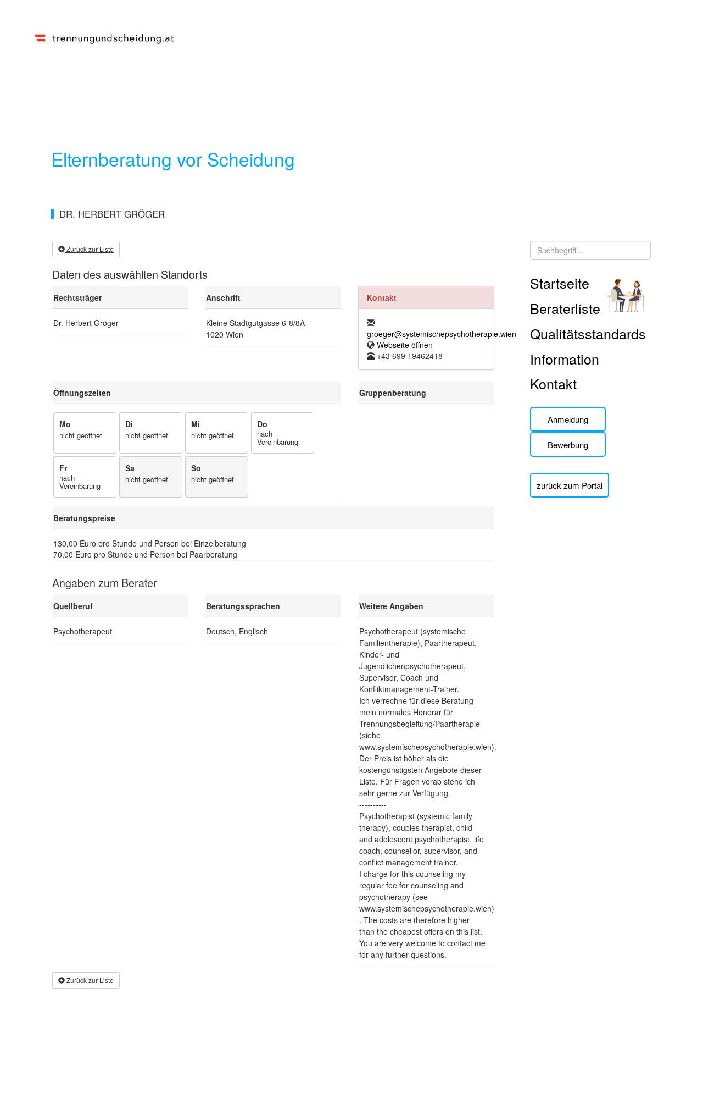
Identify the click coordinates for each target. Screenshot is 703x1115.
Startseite (559, 282)
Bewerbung (568, 444)
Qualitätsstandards (588, 333)
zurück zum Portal (569, 485)
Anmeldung (568, 419)
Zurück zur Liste (89, 248)
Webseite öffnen (405, 344)
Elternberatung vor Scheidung (173, 158)
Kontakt (553, 383)
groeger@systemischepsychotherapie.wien (441, 333)
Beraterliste (565, 308)
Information (564, 358)
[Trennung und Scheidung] (104, 36)
